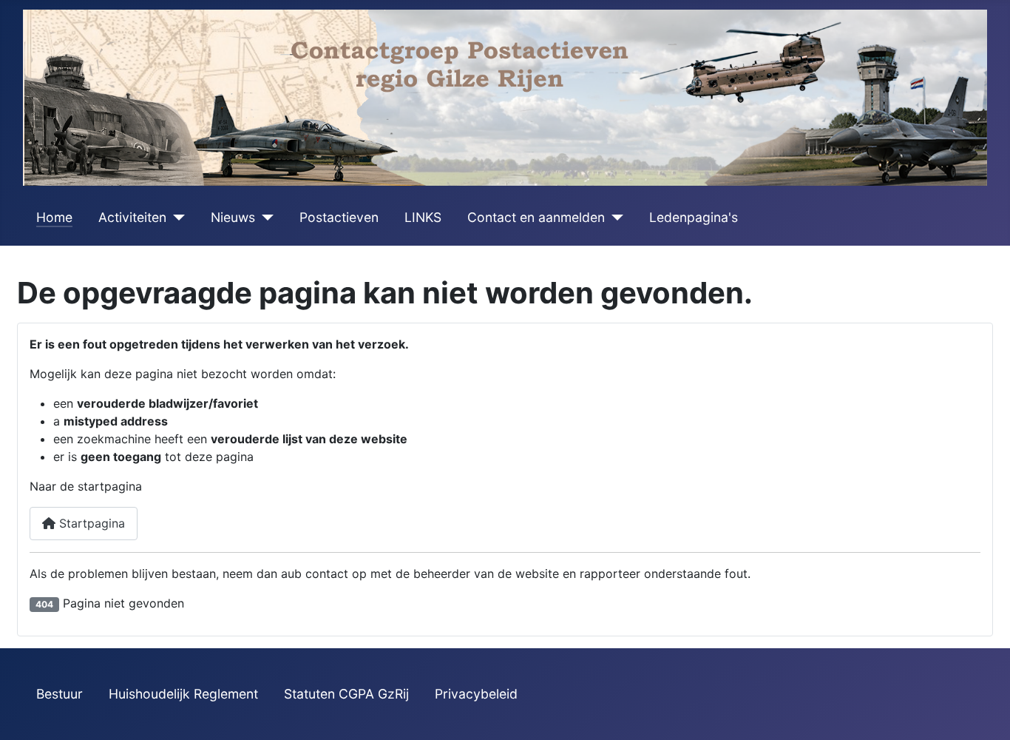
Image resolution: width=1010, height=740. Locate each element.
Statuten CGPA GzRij (346, 694)
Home (54, 217)
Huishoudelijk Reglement (183, 694)
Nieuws (233, 217)
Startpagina (90, 523)
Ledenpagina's (693, 217)
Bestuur (59, 694)
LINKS (422, 217)
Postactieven (339, 217)
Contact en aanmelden (536, 217)
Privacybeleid (476, 694)
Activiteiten (132, 217)
